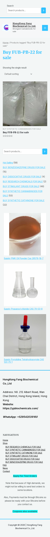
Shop (5, 443)
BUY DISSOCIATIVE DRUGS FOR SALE (23, 459)
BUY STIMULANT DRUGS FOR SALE (22, 456)
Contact (6, 471)
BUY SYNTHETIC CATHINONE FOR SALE (24, 453)
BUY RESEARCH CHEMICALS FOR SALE (23, 447)
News (5, 468)
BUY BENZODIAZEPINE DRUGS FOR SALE (24, 462)
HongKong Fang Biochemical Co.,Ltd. (24, 24)
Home (5, 42)
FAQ (5, 465)
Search (10, 5)
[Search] (43, 10)
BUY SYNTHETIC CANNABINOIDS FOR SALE (25, 450)
